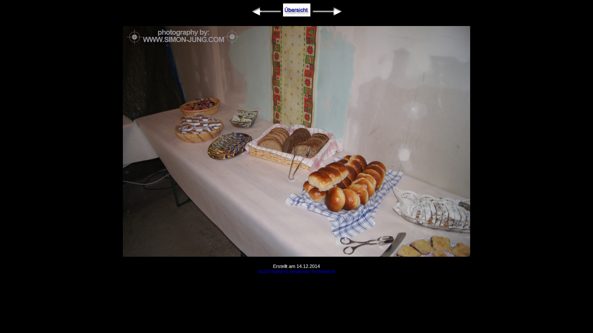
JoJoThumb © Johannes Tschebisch (297, 271)
